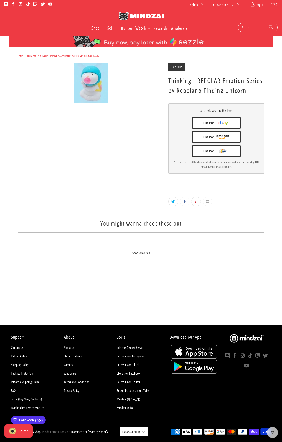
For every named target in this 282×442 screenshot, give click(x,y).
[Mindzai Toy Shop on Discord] (5, 4)
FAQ (13, 390)
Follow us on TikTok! (128, 364)
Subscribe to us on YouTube (133, 390)
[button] (97, 28)
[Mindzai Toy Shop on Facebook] (13, 4)
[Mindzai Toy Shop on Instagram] (20, 4)
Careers (68, 364)
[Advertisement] (141, 294)
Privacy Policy (71, 390)
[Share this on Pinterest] (196, 201)
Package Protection (22, 373)
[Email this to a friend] (207, 201)
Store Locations (73, 356)
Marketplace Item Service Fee (27, 407)
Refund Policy (19, 356)
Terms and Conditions (76, 382)
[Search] (271, 27)
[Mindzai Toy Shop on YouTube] (50, 4)
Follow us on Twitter (128, 382)
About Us (69, 347)
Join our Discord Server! (130, 347)
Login (259, 4)
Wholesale (70, 373)
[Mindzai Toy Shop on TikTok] (28, 4)
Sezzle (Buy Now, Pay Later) (26, 399)
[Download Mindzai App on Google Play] (194, 372)
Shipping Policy (19, 364)
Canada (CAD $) (224, 4)
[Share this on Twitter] (173, 201)
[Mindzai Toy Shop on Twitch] (35, 4)
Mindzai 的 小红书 (128, 399)
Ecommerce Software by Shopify (89, 431)
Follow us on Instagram (130, 356)
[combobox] (258, 27)
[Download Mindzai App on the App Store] (194, 357)
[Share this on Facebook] (184, 201)
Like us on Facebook (128, 373)
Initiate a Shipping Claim (25, 382)
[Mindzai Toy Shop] (141, 17)
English (193, 4)
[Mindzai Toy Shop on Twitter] (42, 4)
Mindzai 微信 (125, 407)
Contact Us (17, 347)
